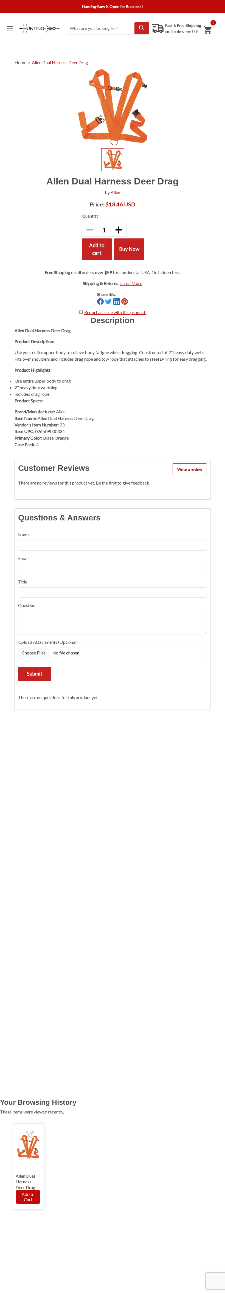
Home (20, 62)
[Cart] (207, 30)
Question (26, 605)
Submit (35, 674)
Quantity (90, 215)
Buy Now (129, 249)
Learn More (131, 283)
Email (23, 558)
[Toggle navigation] (10, 28)
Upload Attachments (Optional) (48, 642)
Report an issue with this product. (115, 312)
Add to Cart (28, 1197)
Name (24, 534)
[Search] (141, 28)
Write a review (189, 469)
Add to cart (97, 249)
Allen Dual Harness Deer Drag (60, 62)
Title (22, 581)
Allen (115, 192)
